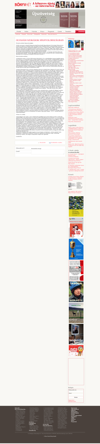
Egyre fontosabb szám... (63, 417)
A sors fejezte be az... (62, 426)
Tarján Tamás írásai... (34, 428)
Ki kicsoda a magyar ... (20, 422)
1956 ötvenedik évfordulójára (75, 56)
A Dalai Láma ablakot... (63, 418)
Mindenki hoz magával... (63, 411)
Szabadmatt (32, 419)
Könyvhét (17, 408)
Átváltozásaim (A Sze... (49, 426)
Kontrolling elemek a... (34, 407)
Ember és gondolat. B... (63, 415)
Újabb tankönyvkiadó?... (49, 429)
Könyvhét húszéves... (48, 425)
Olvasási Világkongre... (48, 418)
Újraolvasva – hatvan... (34, 418)
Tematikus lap (32, 430)
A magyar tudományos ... (49, 412)
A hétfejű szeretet (19, 415)
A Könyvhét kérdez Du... (49, 430)
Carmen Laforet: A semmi (75, 79)
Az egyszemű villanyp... (63, 409)
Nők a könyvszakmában (73, 100)
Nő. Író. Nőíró (71, 64)
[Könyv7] (23, 6)
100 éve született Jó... (48, 410)
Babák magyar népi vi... (35, 416)
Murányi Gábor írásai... (34, 426)
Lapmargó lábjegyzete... (35, 409)
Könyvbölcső (18, 428)
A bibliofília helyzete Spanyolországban (74, 98)
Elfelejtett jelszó (72, 401)
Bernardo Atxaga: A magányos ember (77, 77)
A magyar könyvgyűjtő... (21, 411)
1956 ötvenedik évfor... (48, 411)
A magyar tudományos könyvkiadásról (73, 58)
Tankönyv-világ (71, 66)
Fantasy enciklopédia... (20, 417)
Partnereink (46, 424)
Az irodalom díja (72, 61)
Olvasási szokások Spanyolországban (74, 88)
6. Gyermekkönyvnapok (73, 54)
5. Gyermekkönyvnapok (73, 53)
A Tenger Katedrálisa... (20, 421)
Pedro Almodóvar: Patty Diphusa (75, 81)
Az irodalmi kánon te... (48, 413)
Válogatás (31, 424)
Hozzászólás (43, 142)
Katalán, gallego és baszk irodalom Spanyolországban (76, 93)
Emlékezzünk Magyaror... (21, 426)
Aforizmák (32, 415)
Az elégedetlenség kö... (20, 423)
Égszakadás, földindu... (34, 410)
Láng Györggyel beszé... (63, 423)
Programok (74, 421)
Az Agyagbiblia (19, 430)
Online (72, 418)
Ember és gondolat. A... (49, 428)
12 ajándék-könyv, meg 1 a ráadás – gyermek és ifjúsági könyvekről (76, 170)
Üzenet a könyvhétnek (76, 415)
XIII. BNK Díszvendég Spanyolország (73, 68)
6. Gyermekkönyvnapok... (49, 409)
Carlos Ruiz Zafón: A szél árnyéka (75, 83)
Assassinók (18, 419)
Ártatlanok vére (19, 429)
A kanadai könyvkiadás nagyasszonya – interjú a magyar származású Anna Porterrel (75, 159)
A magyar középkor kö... (21, 412)
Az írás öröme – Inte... (62, 425)
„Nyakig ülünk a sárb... (62, 413)
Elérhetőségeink (75, 413)
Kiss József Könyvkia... (20, 409)
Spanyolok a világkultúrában (76, 85)
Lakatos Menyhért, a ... (62, 420)
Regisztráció (71, 400)
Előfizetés (73, 410)
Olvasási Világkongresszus (74, 65)
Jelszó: (70, 393)
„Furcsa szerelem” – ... (62, 424)
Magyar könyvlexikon (20, 413)
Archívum (31, 422)
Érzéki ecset (18, 424)
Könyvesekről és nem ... (63, 412)
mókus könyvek (33, 417)
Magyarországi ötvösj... (20, 410)
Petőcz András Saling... (62, 422)
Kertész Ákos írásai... (34, 425)
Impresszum (74, 408)
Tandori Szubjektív (34, 420)
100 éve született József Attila (75, 55)
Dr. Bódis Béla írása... (34, 429)
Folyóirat (73, 419)
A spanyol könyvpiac (74, 86)
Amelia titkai (32, 413)
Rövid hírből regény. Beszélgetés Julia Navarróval (76, 71)
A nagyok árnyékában (75, 90)
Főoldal (73, 414)
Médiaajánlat (74, 411)
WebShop (81, 31)
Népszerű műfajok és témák (74, 63)
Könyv (72, 420)
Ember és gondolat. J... (62, 416)
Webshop (71, 39)
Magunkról (73, 416)
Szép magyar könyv (72, 101)
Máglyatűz (18, 425)
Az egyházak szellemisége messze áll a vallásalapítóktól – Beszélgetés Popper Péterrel (76, 166)
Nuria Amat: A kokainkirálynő (76, 75)
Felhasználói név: (73, 390)
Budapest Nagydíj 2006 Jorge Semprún (76, 73)
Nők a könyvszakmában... (49, 422)
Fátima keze (32, 412)
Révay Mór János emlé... (21, 416)
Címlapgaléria (32, 423)
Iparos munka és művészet (76, 91)
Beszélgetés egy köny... (62, 410)
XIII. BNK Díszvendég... (49, 420)
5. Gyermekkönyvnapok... (49, 407)
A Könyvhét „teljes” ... (62, 407)
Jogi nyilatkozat (75, 409)
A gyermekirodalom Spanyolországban (74, 96)
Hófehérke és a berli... (34, 411)
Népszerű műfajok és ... (49, 416)
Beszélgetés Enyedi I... (62, 427)
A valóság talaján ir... (62, 419)
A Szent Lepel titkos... (20, 418)
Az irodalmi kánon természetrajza (76, 60)
